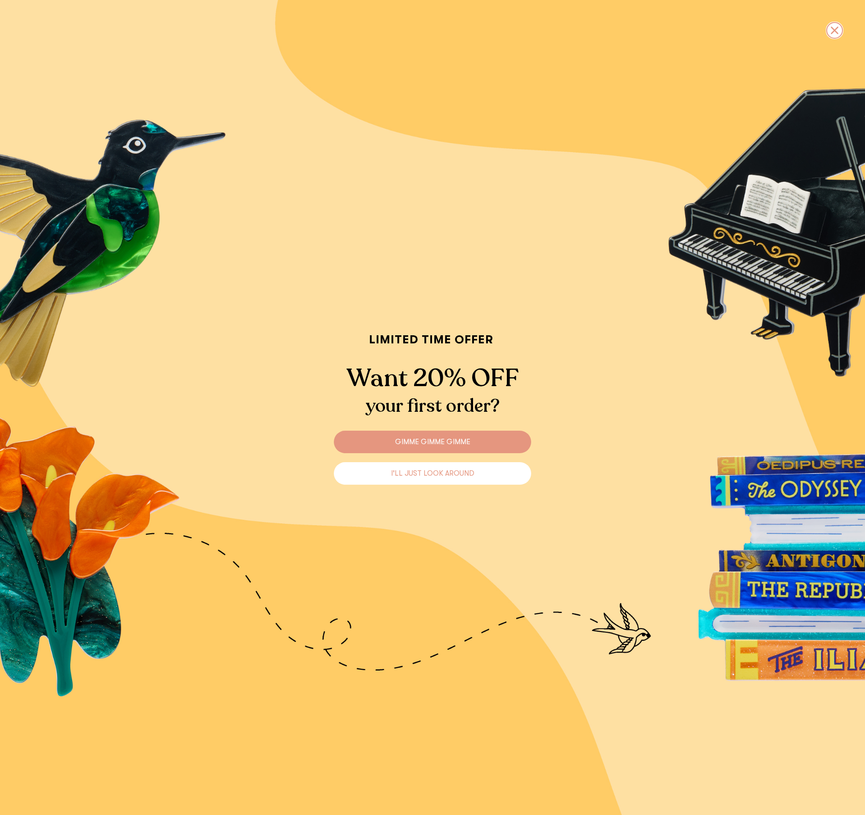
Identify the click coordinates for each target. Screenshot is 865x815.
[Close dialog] (834, 30)
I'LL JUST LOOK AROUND (432, 473)
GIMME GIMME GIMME (432, 442)
